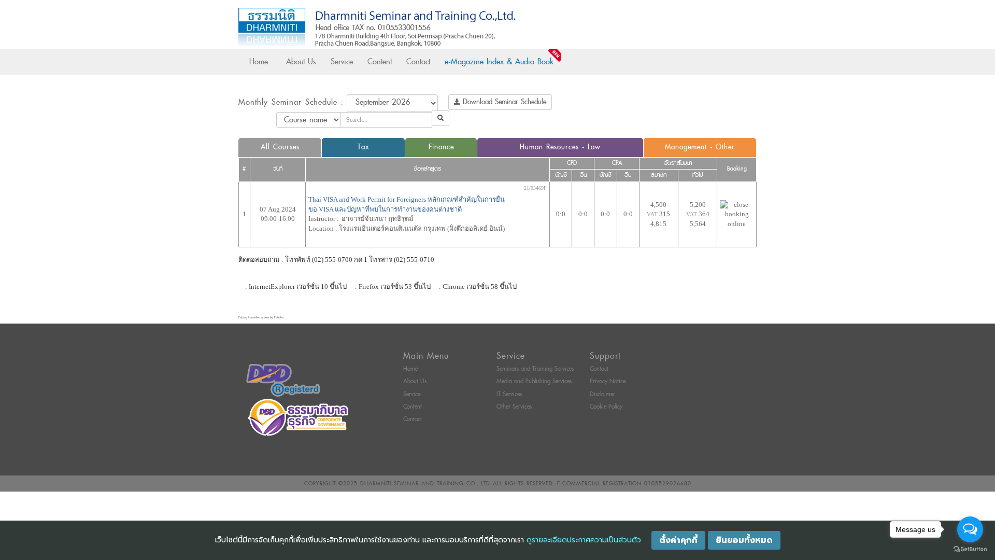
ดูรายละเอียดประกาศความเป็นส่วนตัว (584, 540)
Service (342, 61)
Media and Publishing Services (534, 381)
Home (258, 61)
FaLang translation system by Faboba (260, 317)
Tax (363, 147)
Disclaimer (602, 394)
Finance (441, 147)
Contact (418, 61)
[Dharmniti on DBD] (283, 380)
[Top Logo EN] (476, 28)
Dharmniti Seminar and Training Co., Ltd (425, 483)
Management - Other (700, 147)
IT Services (509, 394)
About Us (301, 61)
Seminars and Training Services (535, 369)
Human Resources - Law (560, 147)
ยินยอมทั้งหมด (744, 540)
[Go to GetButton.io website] (970, 549)
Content (379, 61)
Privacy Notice (608, 381)
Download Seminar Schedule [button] (503, 102)
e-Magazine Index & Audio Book (499, 61)
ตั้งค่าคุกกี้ (678, 540)
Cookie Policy (606, 407)
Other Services (514, 407)
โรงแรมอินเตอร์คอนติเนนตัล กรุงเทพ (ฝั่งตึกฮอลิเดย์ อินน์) (422, 228)
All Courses (280, 147)
